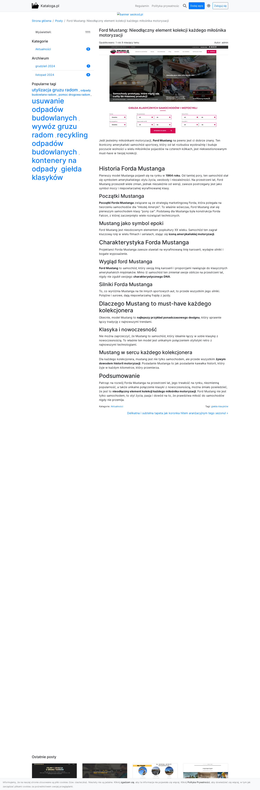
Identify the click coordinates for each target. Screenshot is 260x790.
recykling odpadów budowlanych (60, 143)
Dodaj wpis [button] (196, 5)
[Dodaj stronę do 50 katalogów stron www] (130, 14)
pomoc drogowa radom (75, 94)
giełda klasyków (219, 406)
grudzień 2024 (45, 66)
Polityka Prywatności (198, 782)
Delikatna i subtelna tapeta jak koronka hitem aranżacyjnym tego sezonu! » (177, 413)
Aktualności (117, 406)
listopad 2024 (44, 74)
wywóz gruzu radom (54, 130)
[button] (184, 6)
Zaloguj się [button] (220, 5)
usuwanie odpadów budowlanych (55, 109)
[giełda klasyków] (163, 90)
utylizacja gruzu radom (55, 89)
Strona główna (41, 20)
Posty (59, 20)
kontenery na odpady (54, 164)
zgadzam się (127, 782)
